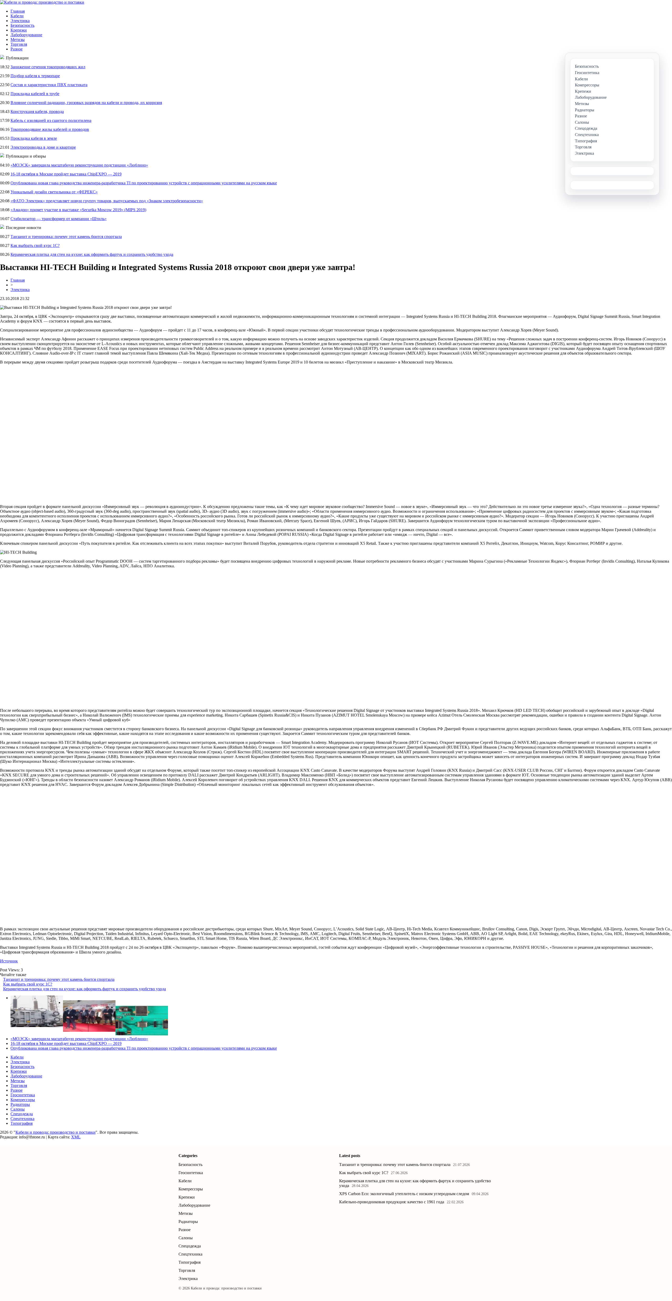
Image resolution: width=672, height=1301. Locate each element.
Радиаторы (20, 1104)
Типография (21, 1123)
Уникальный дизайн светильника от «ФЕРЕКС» (54, 192)
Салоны (17, 1109)
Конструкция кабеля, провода (37, 111)
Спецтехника (22, 1118)
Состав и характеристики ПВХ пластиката (48, 84)
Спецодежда (21, 1114)
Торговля (18, 44)
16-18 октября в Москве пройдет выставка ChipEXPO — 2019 (66, 174)
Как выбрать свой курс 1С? (35, 245)
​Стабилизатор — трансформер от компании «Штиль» (58, 218)
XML (76, 1137)
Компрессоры (22, 1099)
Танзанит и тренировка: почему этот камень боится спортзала (66, 236)
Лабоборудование (26, 35)
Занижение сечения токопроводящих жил (47, 67)
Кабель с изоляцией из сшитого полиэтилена (50, 120)
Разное (16, 49)
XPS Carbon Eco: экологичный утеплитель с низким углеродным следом (404, 1193)
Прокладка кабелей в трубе (34, 93)
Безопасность (22, 25)
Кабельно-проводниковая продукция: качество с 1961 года (391, 1202)
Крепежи (18, 30)
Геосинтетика (22, 1095)
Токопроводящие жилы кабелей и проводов (49, 129)
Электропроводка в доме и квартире (43, 147)
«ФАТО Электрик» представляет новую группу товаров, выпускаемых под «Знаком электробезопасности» (106, 201)
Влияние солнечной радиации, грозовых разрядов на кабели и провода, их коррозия (86, 102)
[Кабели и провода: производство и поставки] (42, 2)
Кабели (17, 16)
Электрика (20, 20)
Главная (17, 11)
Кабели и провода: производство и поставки (55, 1132)
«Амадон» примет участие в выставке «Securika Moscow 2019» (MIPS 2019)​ (78, 210)
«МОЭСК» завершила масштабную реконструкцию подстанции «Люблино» (79, 165)
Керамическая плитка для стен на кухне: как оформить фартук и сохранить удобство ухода (91, 254)
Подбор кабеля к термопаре (35, 76)
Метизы (17, 39)
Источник (9, 961)
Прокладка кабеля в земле (33, 138)
